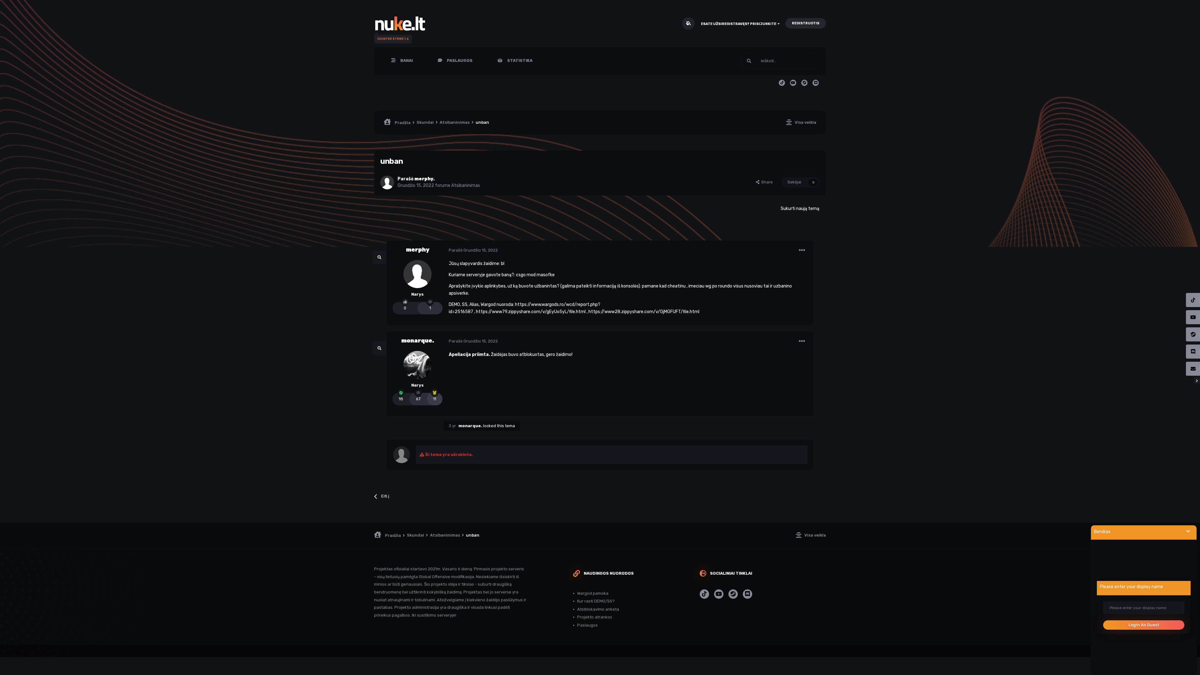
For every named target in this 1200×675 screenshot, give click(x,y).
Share (766, 182)
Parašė (473, 250)
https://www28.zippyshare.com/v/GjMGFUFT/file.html (643, 311)
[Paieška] (749, 61)
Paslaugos (459, 60)
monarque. (417, 340)
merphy (417, 249)
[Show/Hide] (1188, 531)
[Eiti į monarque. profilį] (417, 365)
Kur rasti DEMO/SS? (596, 601)
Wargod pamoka (592, 593)
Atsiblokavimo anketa (598, 609)
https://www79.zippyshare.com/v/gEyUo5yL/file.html (531, 311)
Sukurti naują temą (800, 208)
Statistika (519, 60)
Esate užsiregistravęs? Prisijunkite (739, 24)
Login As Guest (1143, 624)
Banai (406, 60)
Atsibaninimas (465, 185)
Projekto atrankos (594, 617)
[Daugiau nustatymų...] (802, 250)
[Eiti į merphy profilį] (387, 182)
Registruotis (805, 23)
